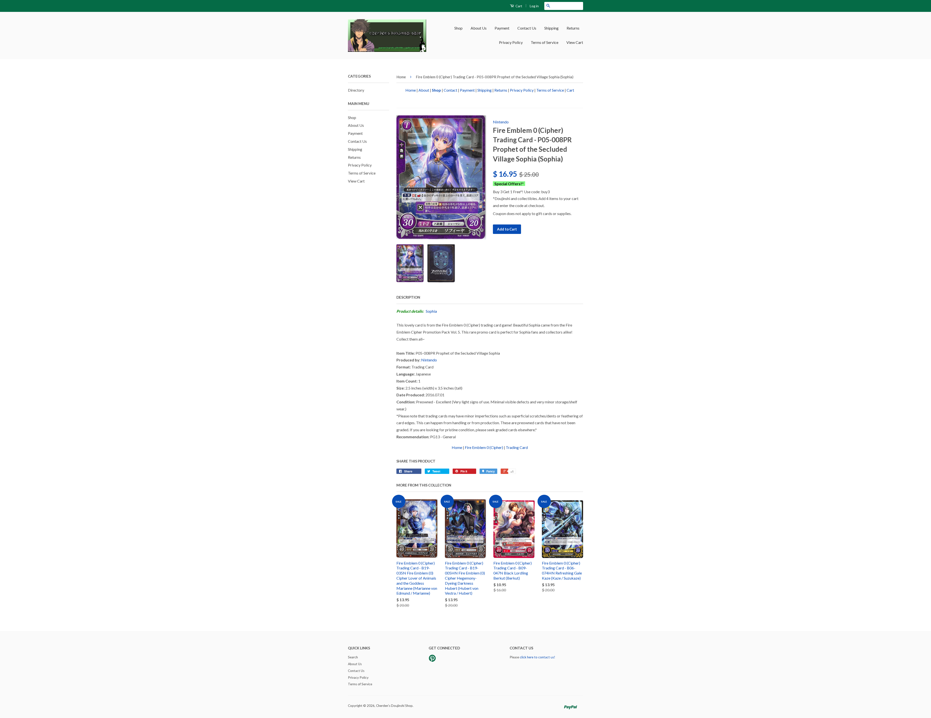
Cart (518, 6)
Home (401, 77)
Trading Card (517, 447)
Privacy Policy (511, 42)
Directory (356, 90)
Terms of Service (544, 42)
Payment (502, 28)
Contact (450, 90)
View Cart (574, 42)
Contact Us (526, 28)
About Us (479, 28)
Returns (573, 28)
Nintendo (501, 122)
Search (353, 657)
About (423, 90)
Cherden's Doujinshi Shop (394, 706)
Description (408, 297)
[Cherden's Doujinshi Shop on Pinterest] (432, 660)
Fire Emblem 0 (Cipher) (484, 447)
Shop (458, 28)
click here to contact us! (537, 657)
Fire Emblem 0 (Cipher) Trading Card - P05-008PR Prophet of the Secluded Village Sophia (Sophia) (494, 77)
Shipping (551, 28)
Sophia (431, 311)
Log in (534, 6)
